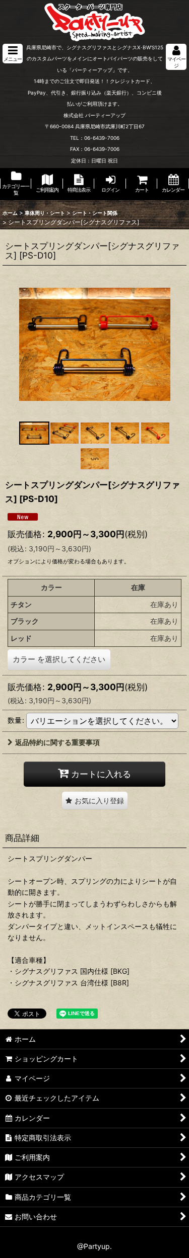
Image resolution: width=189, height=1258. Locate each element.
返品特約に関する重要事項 (57, 742)
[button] (13, 53)
